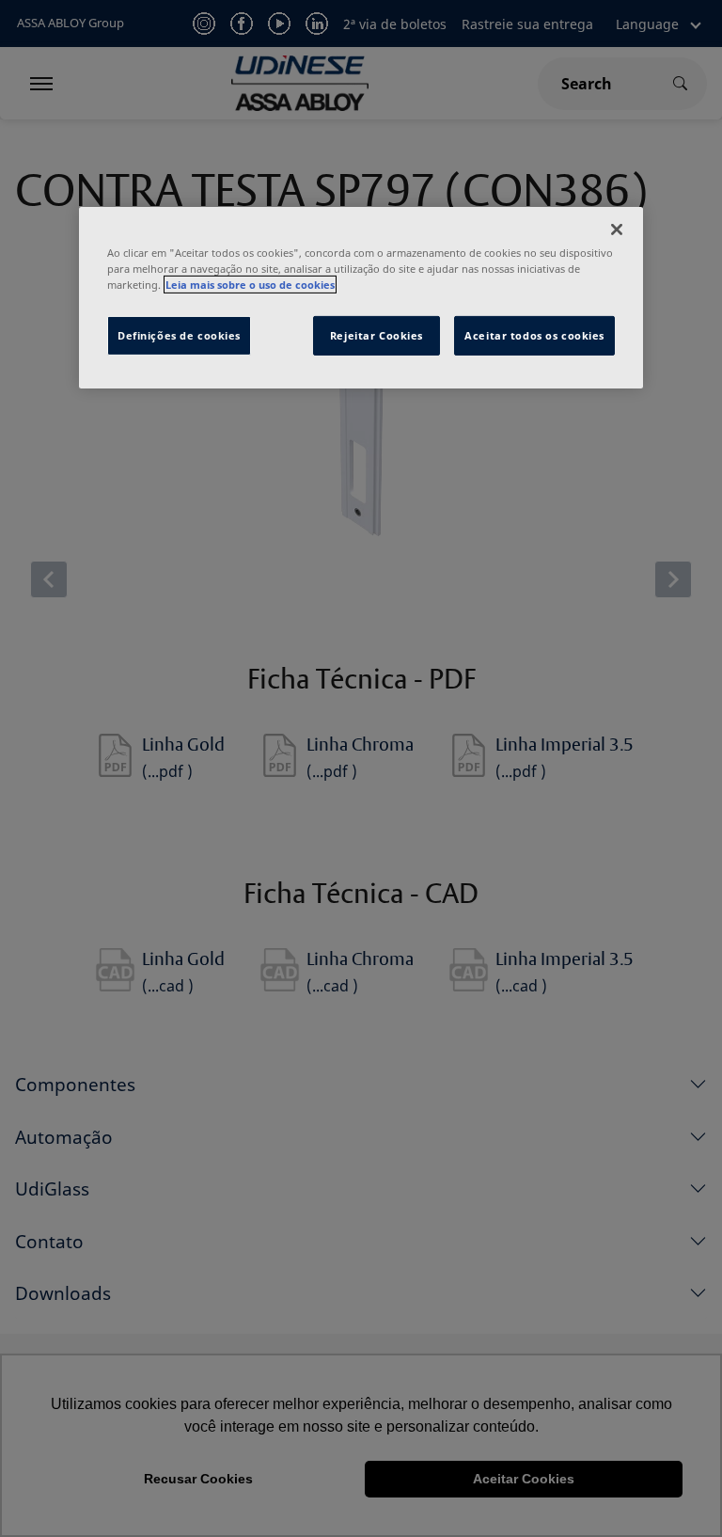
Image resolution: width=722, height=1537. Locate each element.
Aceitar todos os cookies (534, 335)
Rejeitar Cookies (376, 335)
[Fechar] (616, 229)
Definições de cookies (179, 335)
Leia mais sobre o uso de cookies (250, 284)
